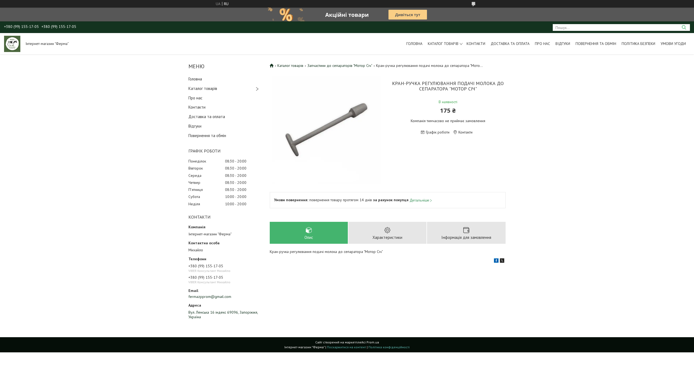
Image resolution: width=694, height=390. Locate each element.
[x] (502, 261)
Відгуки (562, 43)
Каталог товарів (443, 43)
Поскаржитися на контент (346, 347)
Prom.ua (373, 342)
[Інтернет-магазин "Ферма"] (12, 43)
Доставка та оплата (510, 43)
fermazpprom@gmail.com (209, 296)
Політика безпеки (638, 43)
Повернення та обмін (596, 43)
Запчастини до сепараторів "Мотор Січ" (339, 65)
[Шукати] (684, 27)
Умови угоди (673, 43)
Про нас (542, 43)
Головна (414, 43)
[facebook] (496, 261)
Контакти (476, 43)
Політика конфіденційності (389, 347)
